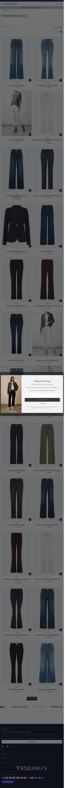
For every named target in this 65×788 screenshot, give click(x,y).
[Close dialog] (61, 376)
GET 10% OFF (42, 400)
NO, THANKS (42, 403)
